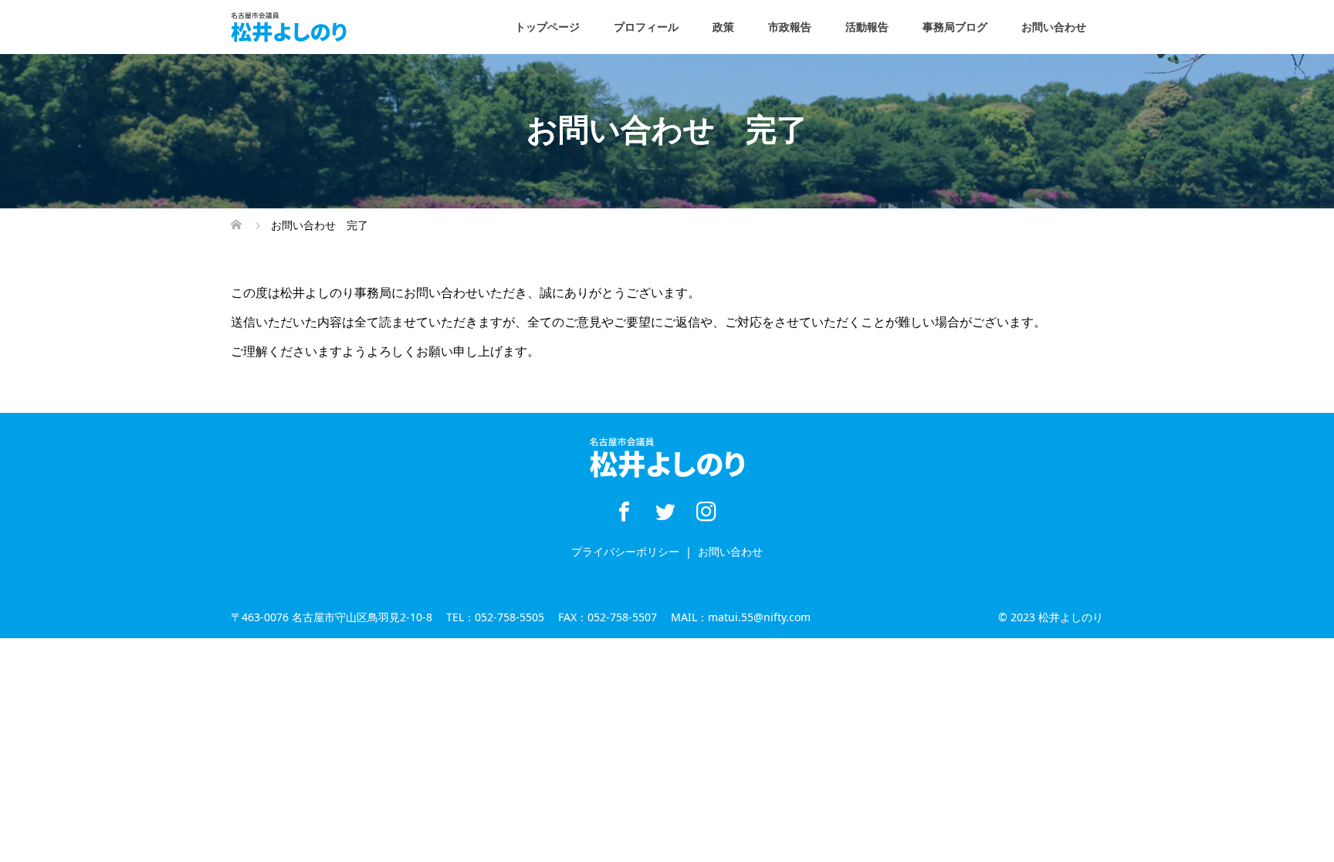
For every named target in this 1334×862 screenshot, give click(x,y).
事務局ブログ (955, 26)
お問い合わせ (1053, 26)
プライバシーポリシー (625, 551)
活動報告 (867, 26)
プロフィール (646, 26)
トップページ (547, 26)
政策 (723, 26)
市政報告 (789, 26)
